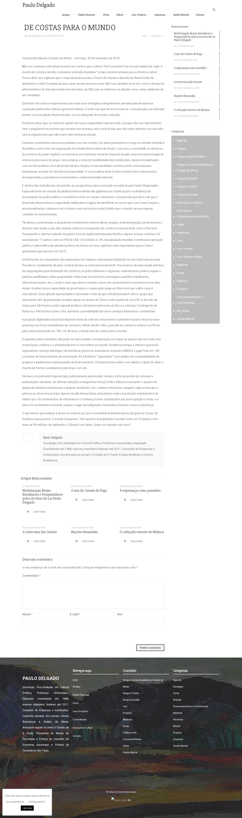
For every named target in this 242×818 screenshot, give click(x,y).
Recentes (183, 311)
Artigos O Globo (187, 186)
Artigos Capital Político (191, 156)
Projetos (182, 289)
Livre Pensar (185, 248)
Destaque (178, 686)
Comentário (31, 575)
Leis (179, 240)
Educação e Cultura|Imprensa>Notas (193, 213)
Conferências (80, 719)
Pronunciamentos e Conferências (189, 299)
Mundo (176, 726)
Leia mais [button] (27, 808)
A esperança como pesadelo (140, 490)
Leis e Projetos (80, 711)
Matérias (182, 264)
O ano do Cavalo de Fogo (89, 490)
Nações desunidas (84, 532)
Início (75, 680)
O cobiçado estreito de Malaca (142, 532)
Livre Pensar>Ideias (189, 256)
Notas (181, 273)
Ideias (181, 224)
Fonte (176, 693)
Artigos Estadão (187, 178)
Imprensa (183, 232)
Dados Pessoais (81, 695)
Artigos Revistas (187, 194)
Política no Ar (130, 732)
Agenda (182, 140)
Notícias (182, 281)
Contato (77, 736)
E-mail (75, 614)
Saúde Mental (186, 319)
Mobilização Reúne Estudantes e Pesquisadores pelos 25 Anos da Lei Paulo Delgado (43, 496)
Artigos (181, 148)
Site (119, 614)
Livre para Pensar (132, 739)
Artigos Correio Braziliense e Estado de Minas (195, 167)
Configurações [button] (36, 801)
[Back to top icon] (121, 781)
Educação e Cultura (189, 202)
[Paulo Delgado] (39, 5)
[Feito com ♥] (121, 800)
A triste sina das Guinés (40, 532)
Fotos (76, 703)
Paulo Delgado (34, 36)
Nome (27, 614)
